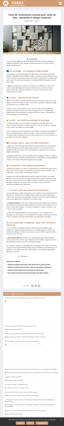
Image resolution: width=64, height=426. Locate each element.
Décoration (36, 21)
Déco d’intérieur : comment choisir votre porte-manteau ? (22, 341)
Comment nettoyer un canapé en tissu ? (16, 384)
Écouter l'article (33, 59)
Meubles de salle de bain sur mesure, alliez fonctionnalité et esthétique (29, 267)
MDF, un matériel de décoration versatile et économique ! (21, 392)
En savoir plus (52, 419)
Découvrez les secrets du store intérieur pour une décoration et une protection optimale (31, 369)
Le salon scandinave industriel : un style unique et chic (20, 326)
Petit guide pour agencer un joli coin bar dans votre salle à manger (28, 272)
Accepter (20, 423)
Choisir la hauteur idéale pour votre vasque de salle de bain (26, 270)
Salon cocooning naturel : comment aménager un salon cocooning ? (25, 333)
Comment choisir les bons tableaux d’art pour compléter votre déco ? (25, 298)
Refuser (30, 423)
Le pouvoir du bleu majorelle (13, 377)
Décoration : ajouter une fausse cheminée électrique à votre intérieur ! (25, 410)
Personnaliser (41, 423)
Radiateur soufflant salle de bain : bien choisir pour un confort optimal (29, 264)
